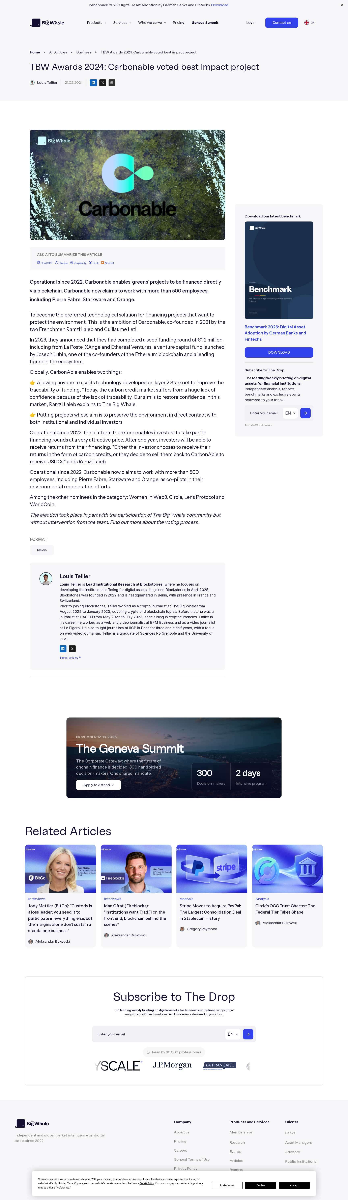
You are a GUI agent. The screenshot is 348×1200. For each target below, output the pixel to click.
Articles (236, 1160)
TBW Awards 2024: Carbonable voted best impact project (149, 52)
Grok (95, 263)
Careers (180, 1150)
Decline (261, 1185)
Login (251, 22)
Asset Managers (298, 1142)
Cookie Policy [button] (147, 1183)
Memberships (241, 1132)
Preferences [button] (63, 1187)
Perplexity (79, 263)
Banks (290, 1133)
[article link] (60, 896)
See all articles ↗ (70, 657)
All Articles (58, 52)
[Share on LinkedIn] (63, 648)
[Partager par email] (112, 82)
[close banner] (341, 5)
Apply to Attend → (98, 785)
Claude (63, 263)
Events (235, 1151)
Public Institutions (300, 1161)
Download (219, 5)
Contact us (281, 22)
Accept (294, 1185)
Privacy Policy (185, 1168)
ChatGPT (46, 263)
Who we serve (150, 22)
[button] (96, 22)
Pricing (178, 22)
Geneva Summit (205, 22)
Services (120, 22)
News (42, 550)
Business (83, 52)
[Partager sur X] (102, 82)
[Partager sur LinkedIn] (93, 82)
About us (181, 1132)
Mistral (109, 263)
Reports (236, 1170)
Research (237, 1142)
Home (35, 52)
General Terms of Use (192, 1159)
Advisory (292, 1152)
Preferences (227, 1185)
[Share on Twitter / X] (72, 648)
